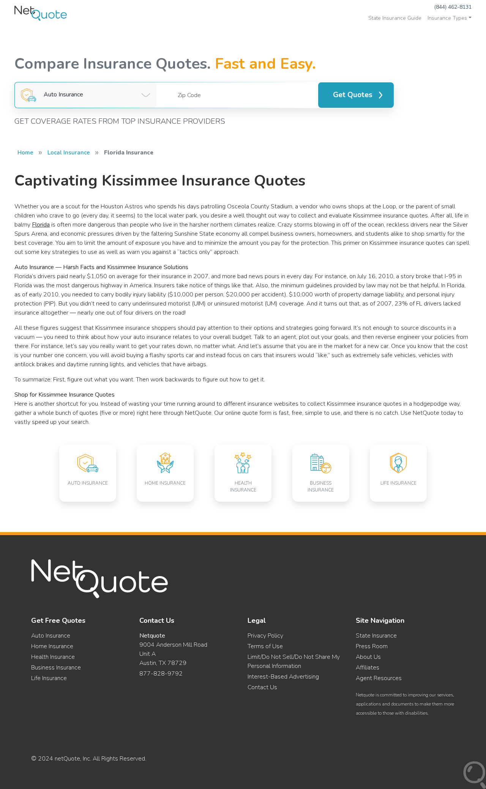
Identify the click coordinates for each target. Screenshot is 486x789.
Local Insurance (68, 152)
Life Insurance (49, 678)
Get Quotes (352, 95)
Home (25, 152)
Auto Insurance (50, 636)
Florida (41, 224)
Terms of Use (265, 646)
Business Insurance (56, 667)
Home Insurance (52, 646)
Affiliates (367, 667)
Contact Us (262, 687)
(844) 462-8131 (453, 7)
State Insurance (376, 636)
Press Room (372, 646)
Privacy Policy (265, 636)
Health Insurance (53, 657)
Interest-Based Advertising (283, 676)
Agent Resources (379, 678)
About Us (368, 657)
